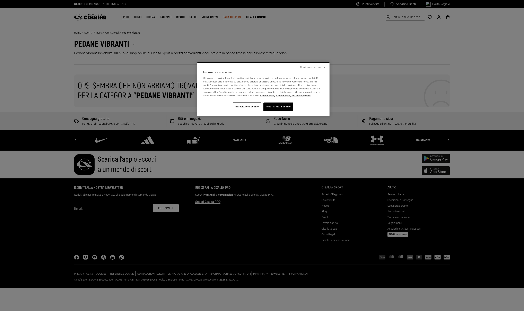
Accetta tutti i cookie (278, 106)
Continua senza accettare (313, 67)
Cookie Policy (267, 95)
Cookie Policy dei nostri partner (293, 95)
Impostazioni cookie (247, 106)
